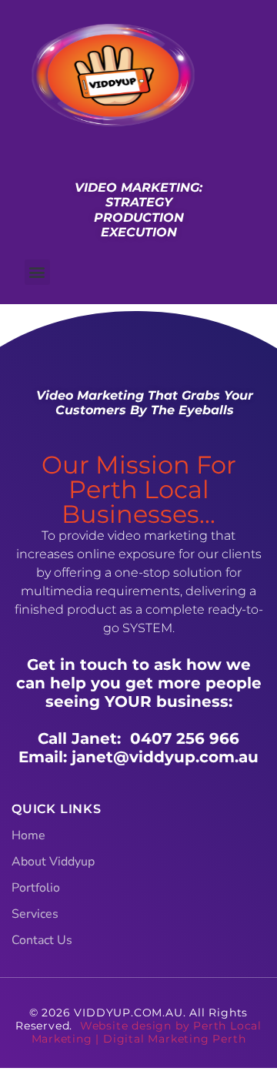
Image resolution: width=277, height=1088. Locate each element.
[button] (37, 272)
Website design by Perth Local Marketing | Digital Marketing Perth (147, 1032)
